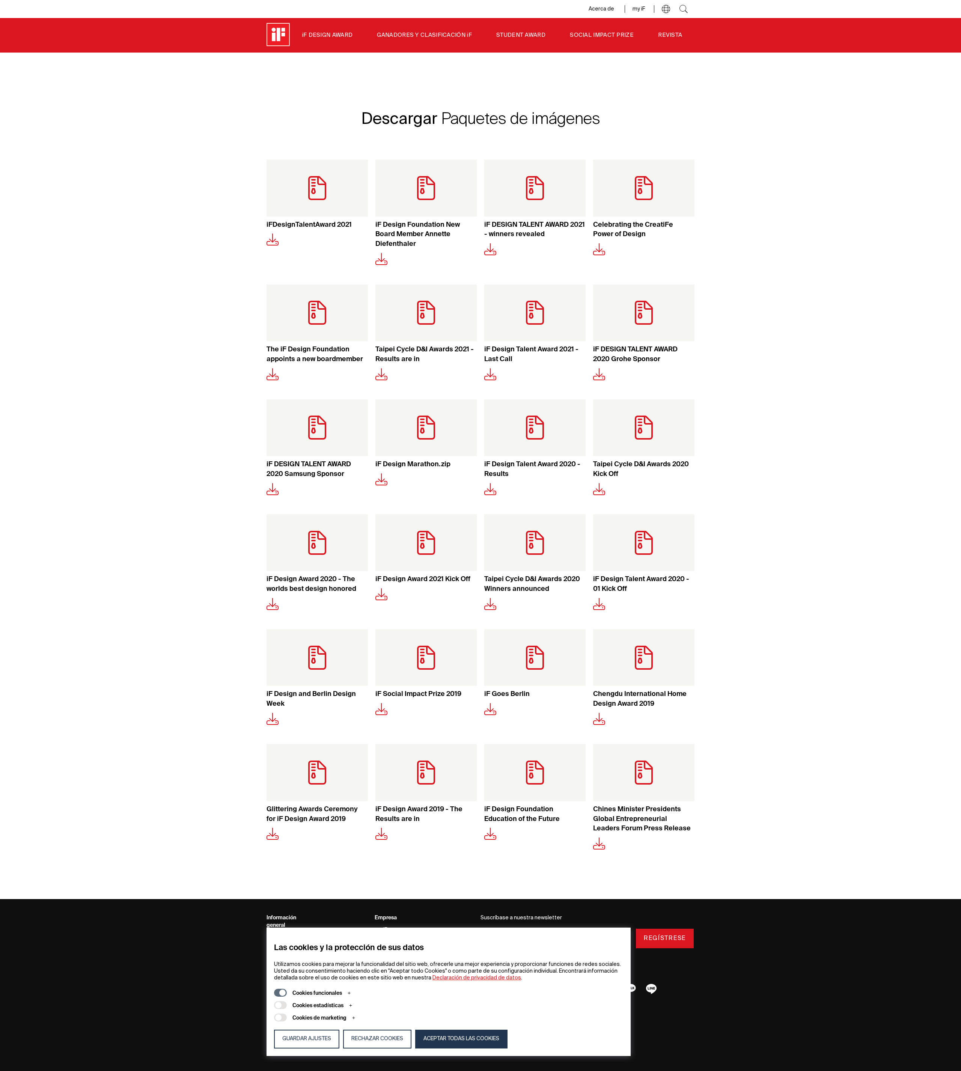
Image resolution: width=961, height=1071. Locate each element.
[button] (666, 9)
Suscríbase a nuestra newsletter (521, 917)
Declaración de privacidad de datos (476, 978)
